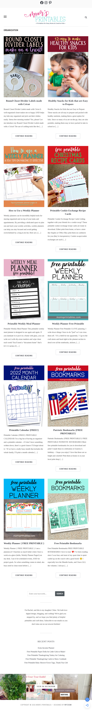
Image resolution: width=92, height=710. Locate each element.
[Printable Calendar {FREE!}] (24, 396)
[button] (5, 17)
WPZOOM (68, 705)
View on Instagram (46, 686)
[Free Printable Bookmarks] (68, 509)
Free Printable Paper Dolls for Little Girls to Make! (46, 652)
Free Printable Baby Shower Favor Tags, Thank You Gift (46, 663)
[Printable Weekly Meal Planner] (24, 289)
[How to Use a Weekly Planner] (24, 176)
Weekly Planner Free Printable (68, 323)
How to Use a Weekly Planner (24, 210)
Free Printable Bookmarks (68, 543)
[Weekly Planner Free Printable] (68, 289)
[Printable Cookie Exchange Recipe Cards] (68, 176)
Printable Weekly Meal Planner (24, 323)
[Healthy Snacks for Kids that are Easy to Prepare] (68, 66)
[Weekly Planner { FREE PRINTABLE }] (24, 509)
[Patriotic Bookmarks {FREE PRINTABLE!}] (68, 396)
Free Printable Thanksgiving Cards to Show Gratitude (46, 659)
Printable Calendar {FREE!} (24, 430)
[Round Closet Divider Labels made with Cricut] (24, 66)
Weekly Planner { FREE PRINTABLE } (24, 543)
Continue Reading (24, 136)
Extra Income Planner (46, 648)
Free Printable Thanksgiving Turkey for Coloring (46, 655)
